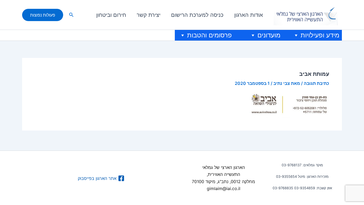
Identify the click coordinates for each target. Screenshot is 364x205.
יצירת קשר (148, 15)
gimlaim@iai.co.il (223, 188)
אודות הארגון (248, 15)
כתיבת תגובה (316, 83)
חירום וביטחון (111, 15)
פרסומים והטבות (209, 35)
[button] (70, 14)
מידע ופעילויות (320, 35)
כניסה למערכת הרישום (197, 15)
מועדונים (268, 35)
